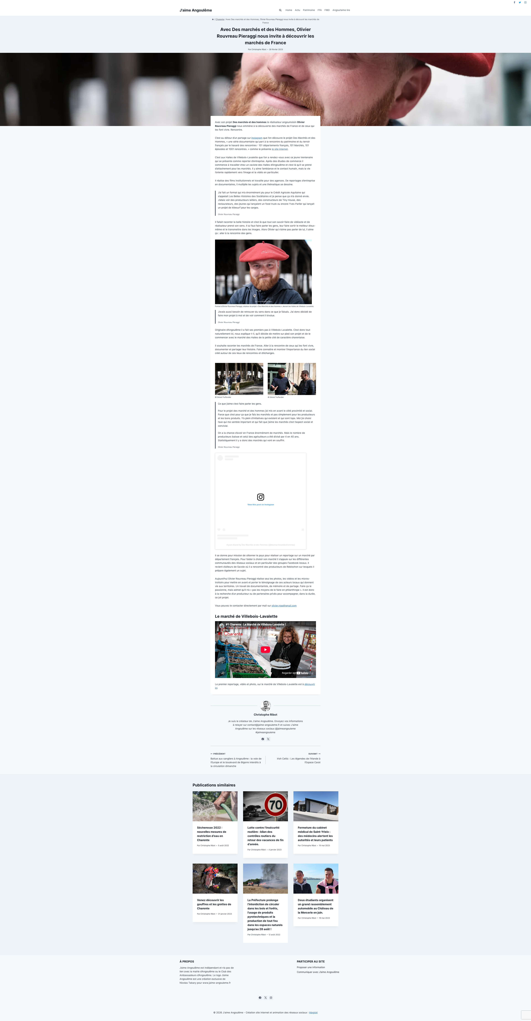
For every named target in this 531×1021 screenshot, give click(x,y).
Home (289, 10)
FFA (320, 10)
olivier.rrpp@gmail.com (284, 605)
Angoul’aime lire (341, 10)
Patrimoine (309, 10)
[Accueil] (213, 19)
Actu (297, 10)
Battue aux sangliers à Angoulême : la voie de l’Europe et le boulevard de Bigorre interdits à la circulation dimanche (236, 760)
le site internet (280, 149)
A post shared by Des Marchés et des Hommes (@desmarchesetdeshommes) (261, 545)
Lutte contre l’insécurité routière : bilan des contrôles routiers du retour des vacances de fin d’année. (265, 836)
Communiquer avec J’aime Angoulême (318, 972)
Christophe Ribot (259, 49)
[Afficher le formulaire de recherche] (280, 10)
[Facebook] (514, 2)
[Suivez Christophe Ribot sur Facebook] (263, 739)
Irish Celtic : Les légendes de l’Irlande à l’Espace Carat (298, 758)
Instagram (256, 138)
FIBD (327, 10)
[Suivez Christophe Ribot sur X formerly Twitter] (268, 739)
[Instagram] (525, 2)
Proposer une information (311, 967)
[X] (265, 997)
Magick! (313, 1012)
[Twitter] (520, 2)
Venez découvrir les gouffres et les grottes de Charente (214, 904)
